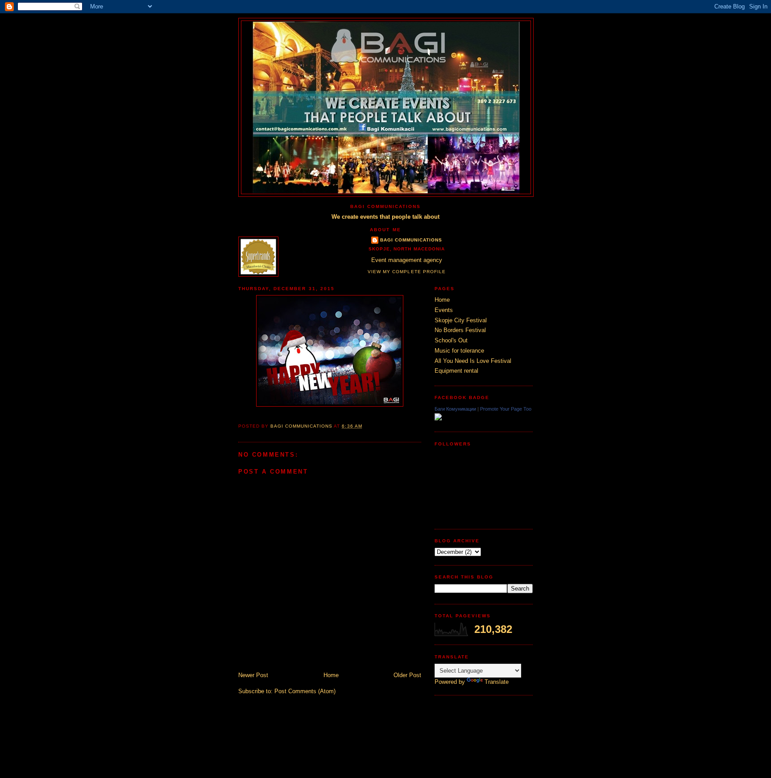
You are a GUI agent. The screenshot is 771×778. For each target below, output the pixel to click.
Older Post (407, 675)
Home (331, 675)
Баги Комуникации (455, 409)
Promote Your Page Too (505, 409)
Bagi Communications (411, 239)
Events (444, 310)
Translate (497, 681)
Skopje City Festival (461, 320)
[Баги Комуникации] (438, 418)
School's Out (451, 340)
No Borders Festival (460, 330)
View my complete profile (406, 271)
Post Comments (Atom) (305, 691)
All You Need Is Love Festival (473, 361)
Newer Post (253, 675)
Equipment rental (456, 370)
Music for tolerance (459, 350)
